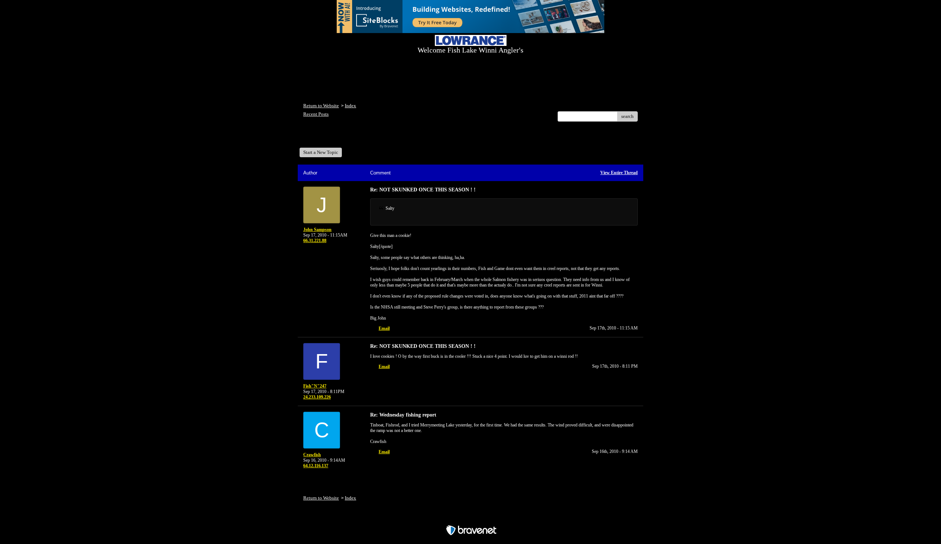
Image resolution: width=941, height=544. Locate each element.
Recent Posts (316, 114)
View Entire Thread (619, 172)
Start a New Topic (320, 152)
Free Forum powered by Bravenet (470, 517)
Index (350, 105)
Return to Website (321, 105)
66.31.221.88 (314, 240)
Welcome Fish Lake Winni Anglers (343, 137)
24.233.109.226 (317, 397)
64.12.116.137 (315, 465)
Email (384, 328)
